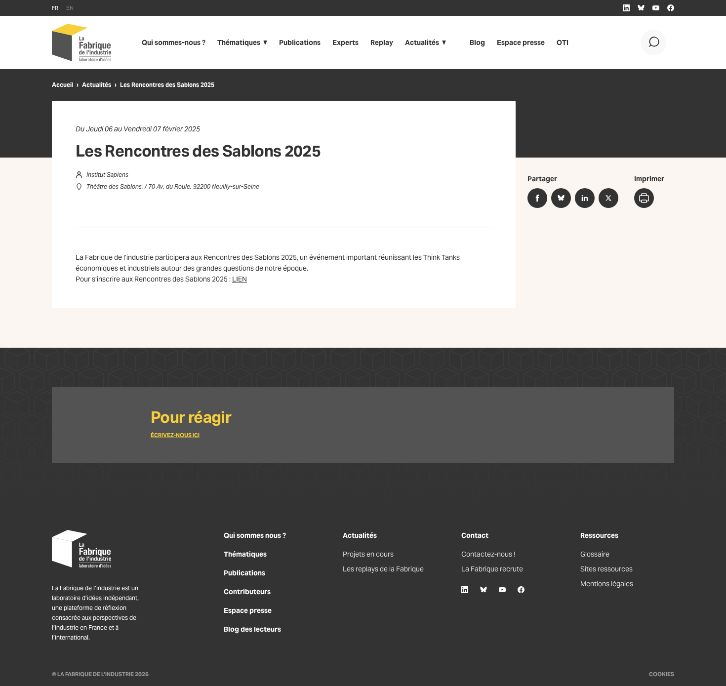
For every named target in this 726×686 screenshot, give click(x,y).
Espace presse (521, 42)
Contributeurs (247, 591)
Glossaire (594, 554)
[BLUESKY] (641, 7)
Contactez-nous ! (488, 554)
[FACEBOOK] (670, 7)
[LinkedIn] (464, 589)
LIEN (239, 279)
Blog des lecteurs (252, 629)
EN (70, 7)
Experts (345, 42)
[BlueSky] (483, 589)
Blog (477, 42)
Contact (474, 535)
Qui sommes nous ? (255, 535)
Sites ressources (606, 569)
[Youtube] (502, 589)
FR (55, 7)
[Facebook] (521, 589)
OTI (562, 42)
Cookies (661, 674)
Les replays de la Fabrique (383, 569)
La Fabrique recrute (492, 569)
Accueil (62, 84)
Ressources (599, 535)
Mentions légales (606, 583)
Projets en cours (368, 554)
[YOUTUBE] (655, 7)
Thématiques (238, 42)
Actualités (422, 42)
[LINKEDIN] (626, 7)
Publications (300, 42)
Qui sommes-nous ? (173, 42)
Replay (381, 42)
